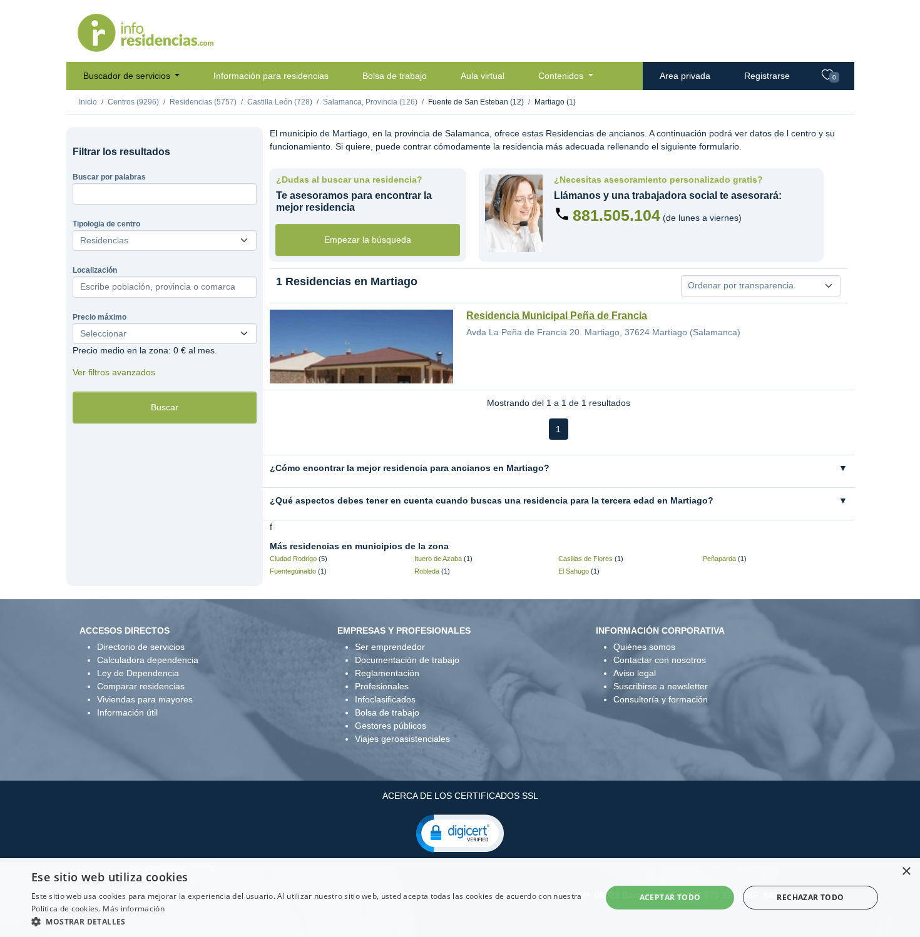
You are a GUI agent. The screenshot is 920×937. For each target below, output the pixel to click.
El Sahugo (573, 571)
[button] (460, 832)
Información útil (127, 712)
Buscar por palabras (109, 177)
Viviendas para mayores (145, 699)
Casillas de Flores (585, 558)
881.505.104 (616, 215)
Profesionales (382, 686)
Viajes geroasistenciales (402, 739)
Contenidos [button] (562, 76)
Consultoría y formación (660, 699)
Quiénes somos (644, 647)
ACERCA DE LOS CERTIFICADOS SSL (460, 796)
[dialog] (460, 897)
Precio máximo (99, 317)
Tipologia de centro (106, 224)
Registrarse (767, 76)
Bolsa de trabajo (394, 76)
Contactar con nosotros (659, 660)
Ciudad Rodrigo (293, 558)
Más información (134, 908)
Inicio (88, 102)
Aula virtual (482, 76)
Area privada (685, 76)
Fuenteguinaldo (293, 571)
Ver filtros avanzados (114, 372)
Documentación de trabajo (407, 660)
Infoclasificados (385, 699)
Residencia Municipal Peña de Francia (556, 315)
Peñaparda (719, 558)
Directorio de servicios (141, 647)
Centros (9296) (133, 102)
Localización (95, 270)
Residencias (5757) (203, 102)
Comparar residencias (141, 686)
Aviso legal (634, 673)
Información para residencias (271, 76)
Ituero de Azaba (438, 558)
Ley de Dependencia (138, 673)
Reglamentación (387, 673)
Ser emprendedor (390, 647)
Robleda (426, 571)
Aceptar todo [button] (670, 897)
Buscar (164, 407)
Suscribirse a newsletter (660, 686)
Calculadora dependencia (147, 660)
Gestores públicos (390, 726)
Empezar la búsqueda (367, 240)
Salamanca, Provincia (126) (370, 102)
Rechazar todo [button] (810, 897)
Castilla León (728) (279, 102)
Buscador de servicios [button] (128, 76)
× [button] (906, 871)
